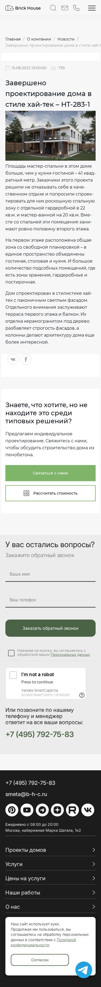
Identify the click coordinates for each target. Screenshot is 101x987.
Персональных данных (70, 654)
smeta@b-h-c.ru (26, 794)
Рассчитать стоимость (55, 493)
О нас (12, 907)
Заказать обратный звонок (51, 628)
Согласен (39, 959)
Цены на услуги (25, 878)
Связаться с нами (50, 473)
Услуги (14, 864)
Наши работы (22, 892)
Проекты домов (25, 850)
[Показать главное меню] (92, 8)
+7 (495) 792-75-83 (39, 734)
